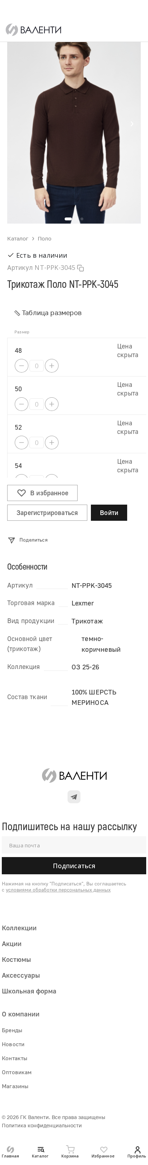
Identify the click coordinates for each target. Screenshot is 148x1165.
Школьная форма (29, 991)
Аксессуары (21, 975)
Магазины (15, 1086)
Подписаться (74, 865)
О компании (21, 1014)
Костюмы (16, 959)
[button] (132, 124)
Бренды (12, 1030)
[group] (74, 124)
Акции (12, 943)
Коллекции (19, 927)
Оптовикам (17, 1072)
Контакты (14, 1058)
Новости (13, 1044)
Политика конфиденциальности (42, 1125)
